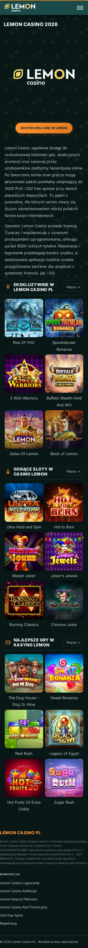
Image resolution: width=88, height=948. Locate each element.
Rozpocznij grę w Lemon (44, 128)
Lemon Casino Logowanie (19, 883)
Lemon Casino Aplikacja (18, 891)
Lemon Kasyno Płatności (18, 899)
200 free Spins (11, 915)
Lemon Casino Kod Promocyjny (23, 907)
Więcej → (73, 287)
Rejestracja (8, 923)
